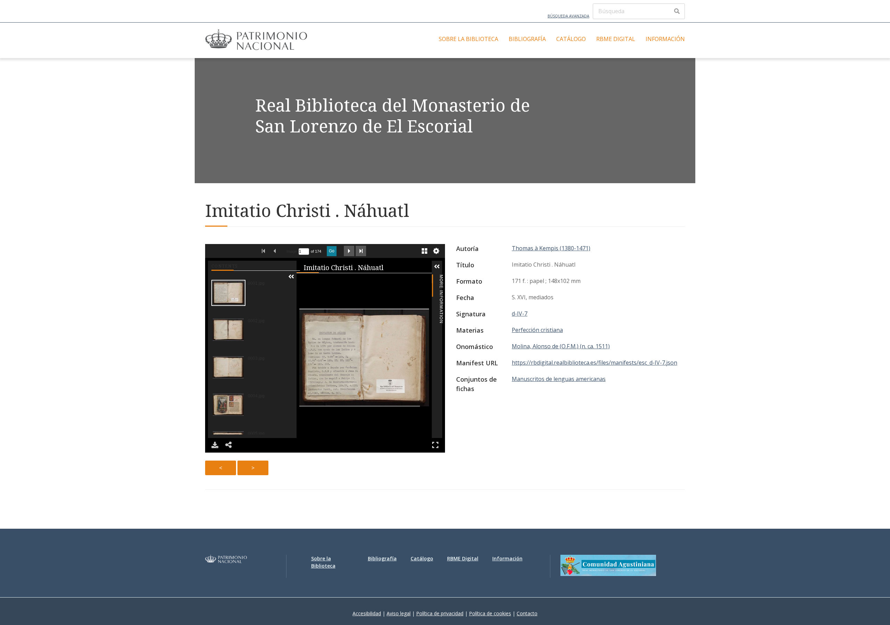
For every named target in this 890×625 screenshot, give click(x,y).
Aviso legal (399, 613)
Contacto (527, 613)
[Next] (424, 357)
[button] (291, 276)
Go (331, 251)
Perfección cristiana (537, 330)
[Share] (229, 445)
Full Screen (435, 445)
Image (291, 251)
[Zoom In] (304, 281)
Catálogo (571, 39)
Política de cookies (490, 613)
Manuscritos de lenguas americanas (559, 379)
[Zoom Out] (314, 281)
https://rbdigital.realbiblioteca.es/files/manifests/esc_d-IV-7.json (594, 362)
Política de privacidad (439, 613)
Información (665, 39)
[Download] (215, 445)
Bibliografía (527, 39)
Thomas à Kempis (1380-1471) (551, 248)
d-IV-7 (519, 313)
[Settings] (436, 251)
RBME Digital (615, 39)
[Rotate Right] (324, 281)
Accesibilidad (367, 613)
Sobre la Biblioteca (468, 39)
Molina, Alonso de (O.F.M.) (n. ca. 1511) (561, 346)
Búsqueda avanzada (568, 15)
